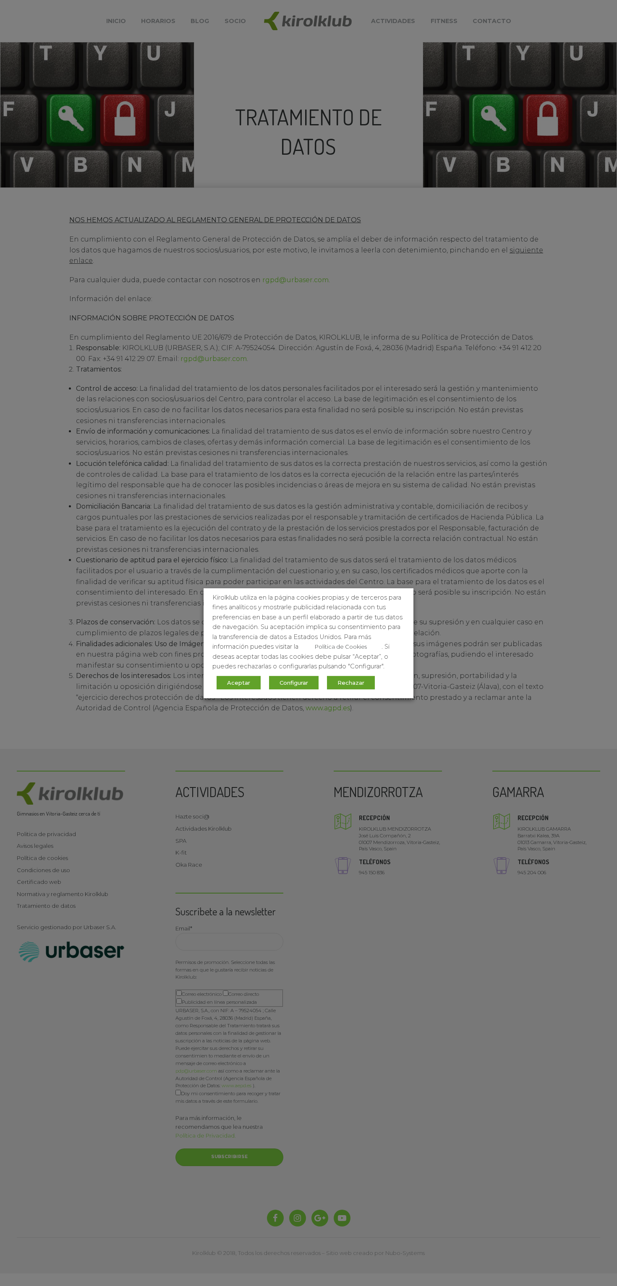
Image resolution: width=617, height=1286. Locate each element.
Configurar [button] (294, 682)
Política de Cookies (341, 646)
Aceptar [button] (238, 682)
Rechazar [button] (350, 682)
